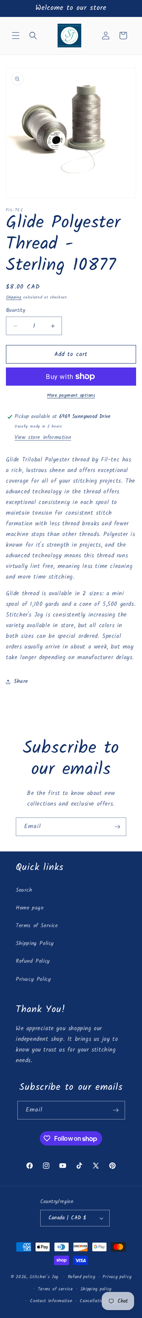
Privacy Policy (33, 979)
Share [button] (21, 681)
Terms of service (55, 1289)
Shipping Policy (35, 943)
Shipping (14, 297)
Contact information (51, 1301)
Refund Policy (33, 961)
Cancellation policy (99, 1301)
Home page (29, 908)
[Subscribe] (117, 826)
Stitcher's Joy (44, 1277)
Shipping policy (96, 1289)
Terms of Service (37, 925)
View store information (43, 437)
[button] (15, 35)
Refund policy (81, 1277)
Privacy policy (117, 1277)
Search (24, 890)
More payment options (71, 395)
